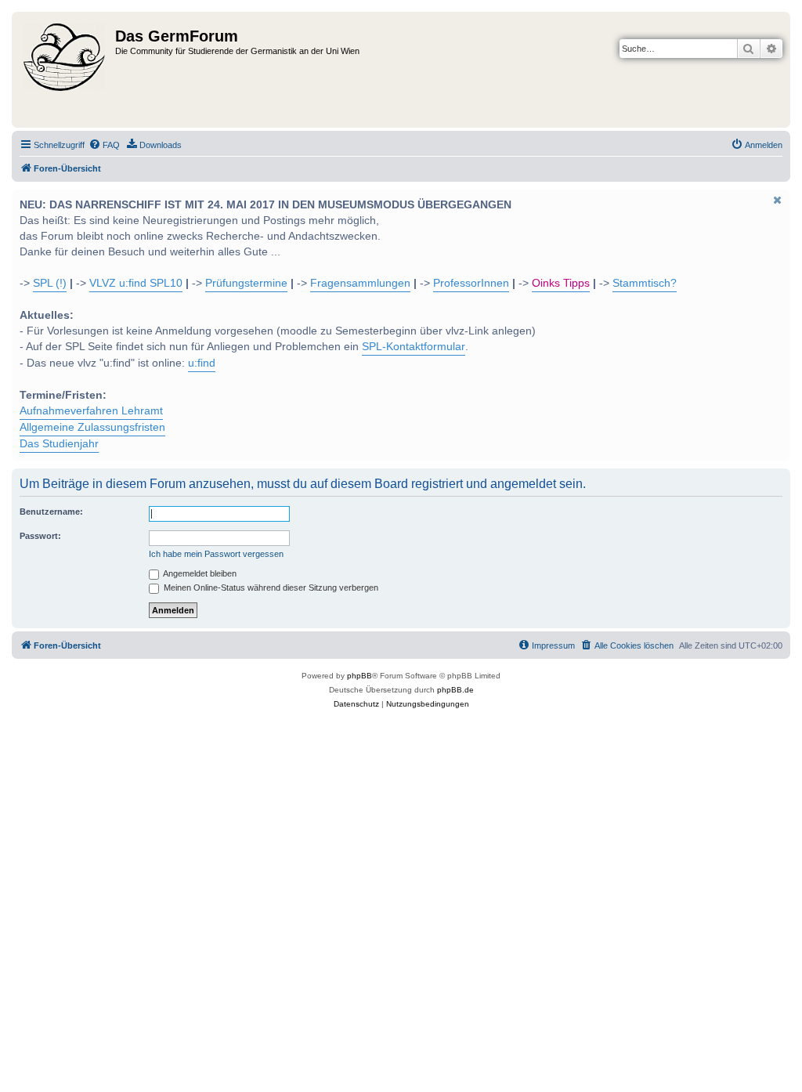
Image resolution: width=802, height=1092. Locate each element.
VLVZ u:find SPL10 (135, 283)
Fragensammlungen (360, 283)
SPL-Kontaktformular (413, 347)
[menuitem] (104, 145)
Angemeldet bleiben (199, 573)
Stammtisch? (644, 283)
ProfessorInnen (471, 283)
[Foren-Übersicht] (65, 70)
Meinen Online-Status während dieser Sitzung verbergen (269, 587)
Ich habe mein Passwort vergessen (216, 554)
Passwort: (40, 536)
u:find (201, 363)
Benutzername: (51, 511)
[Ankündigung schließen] (776, 199)
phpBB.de (455, 689)
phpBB (359, 675)
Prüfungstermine (246, 283)
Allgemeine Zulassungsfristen (92, 427)
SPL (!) (50, 283)
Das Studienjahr (59, 444)
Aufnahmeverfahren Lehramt (91, 411)
